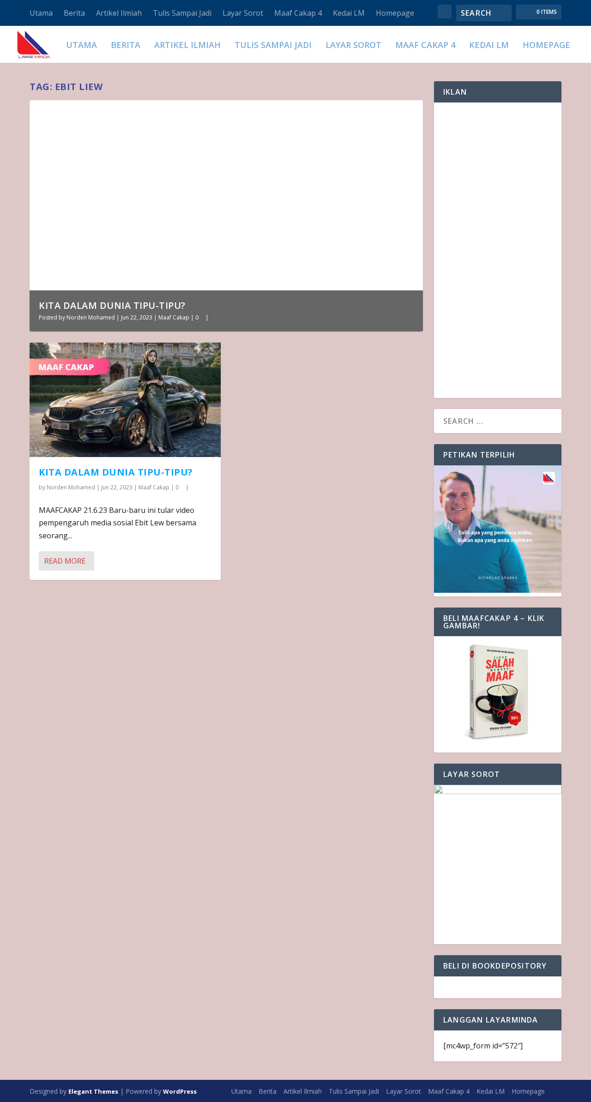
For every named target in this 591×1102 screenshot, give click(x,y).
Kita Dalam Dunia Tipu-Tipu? (112, 305)
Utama (41, 13)
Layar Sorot (243, 13)
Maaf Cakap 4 (298, 13)
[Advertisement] (497, 250)
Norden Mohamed (90, 317)
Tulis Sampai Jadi (182, 13)
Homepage (395, 13)
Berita (74, 13)
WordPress (180, 1091)
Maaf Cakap (173, 317)
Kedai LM (349, 13)
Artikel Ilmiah (119, 13)
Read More (64, 561)
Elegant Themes (93, 1091)
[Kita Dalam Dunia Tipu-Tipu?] (125, 400)
